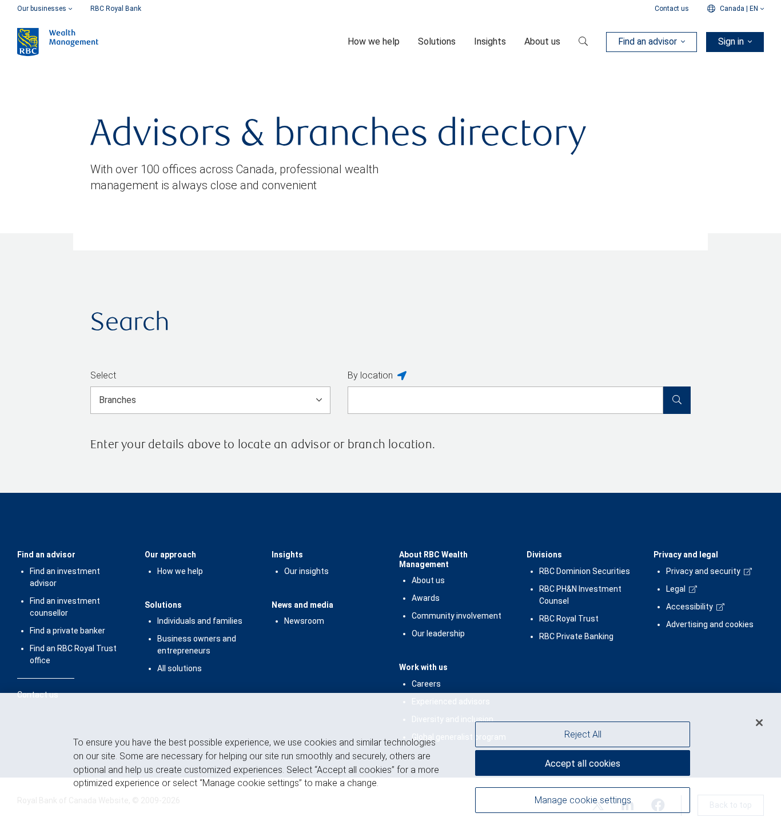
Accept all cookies (582, 763)
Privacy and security (703, 571)
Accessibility (689, 606)
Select (103, 375)
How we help (180, 571)
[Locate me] (402, 376)
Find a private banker (67, 630)
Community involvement (456, 615)
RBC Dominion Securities (584, 571)
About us (428, 580)
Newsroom (304, 620)
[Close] (759, 722)
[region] (390, 763)
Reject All (582, 734)
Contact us (672, 9)
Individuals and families (199, 620)
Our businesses (41, 9)
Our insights (306, 571)
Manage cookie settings (583, 800)
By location (370, 375)
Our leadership (438, 633)
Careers (426, 683)
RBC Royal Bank (115, 9)
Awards (426, 598)
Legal (676, 588)
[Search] (677, 400)
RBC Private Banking (576, 636)
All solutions (179, 668)
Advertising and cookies (710, 624)
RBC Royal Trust (569, 618)
